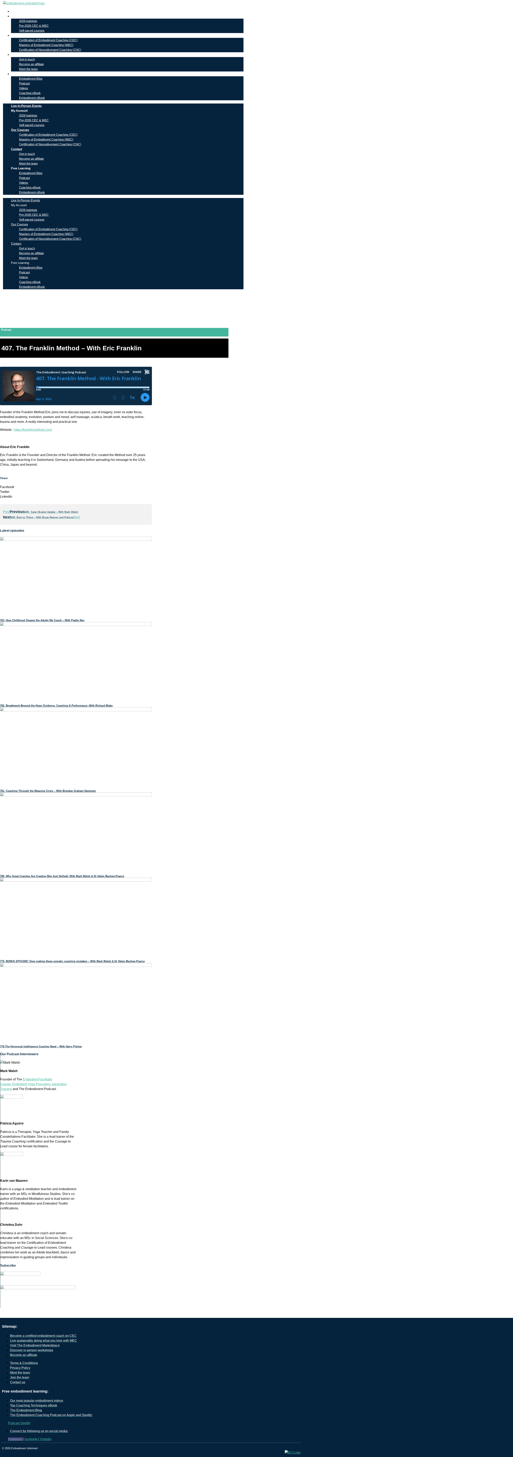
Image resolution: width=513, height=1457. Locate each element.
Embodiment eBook (32, 97)
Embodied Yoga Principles (31, 1084)
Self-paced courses (31, 30)
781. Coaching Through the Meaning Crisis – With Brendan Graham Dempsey (48, 790)
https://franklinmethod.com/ (33, 429)
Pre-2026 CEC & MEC (34, 25)
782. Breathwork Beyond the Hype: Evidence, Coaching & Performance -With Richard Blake (56, 705)
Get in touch (27, 59)
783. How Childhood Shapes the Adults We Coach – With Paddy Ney (42, 620)
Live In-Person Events (29, 11)
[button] (76, 487)
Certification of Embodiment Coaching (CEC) (48, 40)
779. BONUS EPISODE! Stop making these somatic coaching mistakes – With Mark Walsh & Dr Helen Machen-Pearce (72, 961)
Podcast (24, 83)
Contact (19, 54)
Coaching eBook (30, 93)
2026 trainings (28, 21)
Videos (23, 88)
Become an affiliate (31, 64)
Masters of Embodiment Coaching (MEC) (46, 45)
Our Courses (23, 35)
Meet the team (28, 69)
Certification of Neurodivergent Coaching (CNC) (50, 49)
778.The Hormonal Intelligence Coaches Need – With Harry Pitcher (41, 1046)
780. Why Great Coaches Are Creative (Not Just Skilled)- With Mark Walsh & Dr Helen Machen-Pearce (62, 876)
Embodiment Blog (30, 78)
